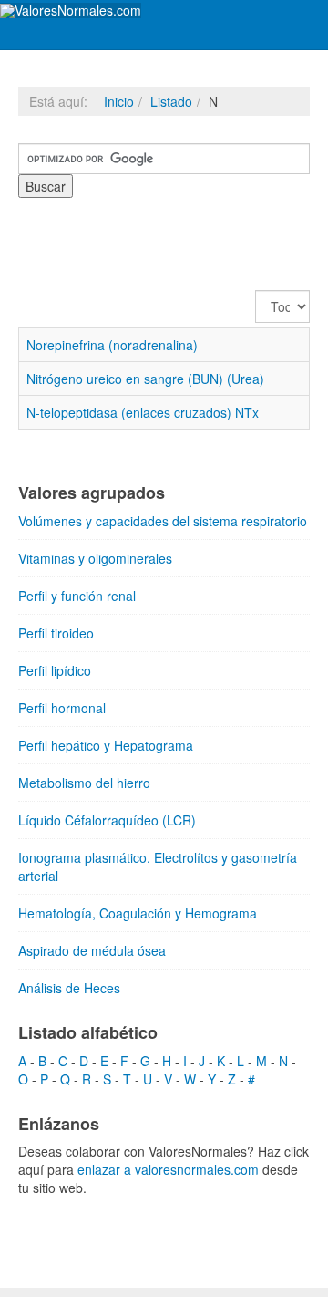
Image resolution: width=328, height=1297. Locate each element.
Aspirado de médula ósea (92, 950)
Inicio (119, 101)
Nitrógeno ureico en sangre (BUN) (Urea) (145, 378)
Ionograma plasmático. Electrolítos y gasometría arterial (157, 866)
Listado (171, 101)
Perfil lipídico (54, 670)
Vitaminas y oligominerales (95, 558)
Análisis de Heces (69, 988)
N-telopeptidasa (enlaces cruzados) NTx (142, 412)
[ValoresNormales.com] (70, 10)
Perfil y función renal (77, 595)
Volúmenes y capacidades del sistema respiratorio (162, 521)
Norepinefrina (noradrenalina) (112, 345)
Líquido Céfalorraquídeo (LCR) (107, 820)
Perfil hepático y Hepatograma (105, 745)
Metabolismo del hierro (84, 782)
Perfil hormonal (62, 708)
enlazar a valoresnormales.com (168, 1169)
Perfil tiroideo (56, 633)
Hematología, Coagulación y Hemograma (137, 913)
